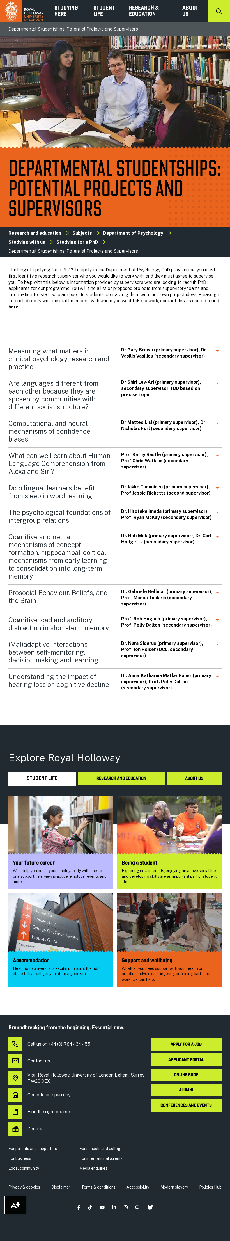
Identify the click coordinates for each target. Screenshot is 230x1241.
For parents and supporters (32, 1148)
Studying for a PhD (77, 242)
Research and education (34, 233)
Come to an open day (48, 1095)
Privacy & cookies (24, 1187)
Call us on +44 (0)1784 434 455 (58, 1044)
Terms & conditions (98, 1187)
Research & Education (144, 11)
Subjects (82, 233)
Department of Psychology (133, 233)
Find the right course (48, 1111)
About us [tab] (194, 778)
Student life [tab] (42, 778)
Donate (34, 1129)
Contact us (38, 1061)
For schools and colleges (102, 1148)
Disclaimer (60, 1187)
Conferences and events (186, 1105)
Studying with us (26, 242)
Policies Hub (210, 1187)
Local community (23, 1168)
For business (19, 1158)
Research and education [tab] (121, 778)
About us (190, 11)
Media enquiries (93, 1168)
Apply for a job (186, 1044)
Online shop (186, 1075)
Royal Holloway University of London (22, 11)
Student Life (104, 11)
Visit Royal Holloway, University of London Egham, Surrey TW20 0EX (85, 1078)
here (13, 307)
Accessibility (138, 1187)
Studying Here (66, 11)
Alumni (186, 1090)
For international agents (101, 1158)
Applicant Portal (186, 1060)
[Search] (219, 11)
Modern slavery (174, 1187)
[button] (79, 1207)
